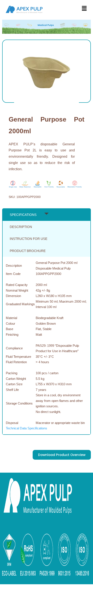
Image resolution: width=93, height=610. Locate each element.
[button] (84, 8)
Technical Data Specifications (26, 428)
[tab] (46, 215)
